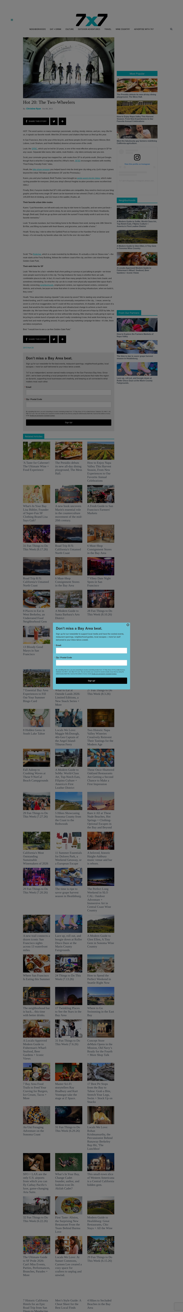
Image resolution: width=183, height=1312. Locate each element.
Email (58, 645)
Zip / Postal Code (64, 657)
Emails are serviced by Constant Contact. (104, 674)
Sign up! (91, 681)
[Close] (127, 624)
